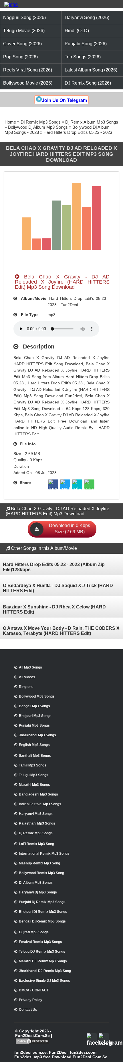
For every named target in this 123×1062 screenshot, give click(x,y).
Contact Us (28, 1010)
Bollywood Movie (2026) (27, 83)
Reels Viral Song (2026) (27, 69)
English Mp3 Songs (34, 745)
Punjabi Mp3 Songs (34, 725)
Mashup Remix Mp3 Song (39, 863)
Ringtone (26, 687)
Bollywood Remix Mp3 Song (41, 873)
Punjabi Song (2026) (86, 43)
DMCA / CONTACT (34, 990)
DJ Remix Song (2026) (88, 83)
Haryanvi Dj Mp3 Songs (38, 892)
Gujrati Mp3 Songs (34, 932)
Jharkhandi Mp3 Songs (37, 735)
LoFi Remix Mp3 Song (36, 844)
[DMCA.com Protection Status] (32, 1043)
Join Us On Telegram (64, 100)
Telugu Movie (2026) (24, 30)
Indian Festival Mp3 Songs (40, 804)
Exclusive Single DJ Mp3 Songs (44, 981)
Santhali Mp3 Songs (35, 756)
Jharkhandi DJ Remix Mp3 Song (45, 971)
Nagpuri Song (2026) (24, 17)
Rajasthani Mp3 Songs (37, 823)
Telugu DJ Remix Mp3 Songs (42, 952)
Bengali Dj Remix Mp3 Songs (42, 921)
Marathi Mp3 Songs (34, 785)
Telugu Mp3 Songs (33, 775)
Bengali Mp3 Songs (34, 706)
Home (10, 122)
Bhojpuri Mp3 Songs (35, 716)
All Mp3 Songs (30, 667)
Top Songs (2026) (83, 56)
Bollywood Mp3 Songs (37, 696)
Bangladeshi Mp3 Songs (38, 794)
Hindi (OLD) (77, 30)
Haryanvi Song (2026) (87, 17)
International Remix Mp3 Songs (44, 854)
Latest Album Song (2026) (91, 69)
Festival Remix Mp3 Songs (40, 942)
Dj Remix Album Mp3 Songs (91, 122)
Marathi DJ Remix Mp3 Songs (43, 961)
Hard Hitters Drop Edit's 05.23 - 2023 (77, 132)
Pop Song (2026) (20, 56)
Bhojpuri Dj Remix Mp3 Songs (43, 912)
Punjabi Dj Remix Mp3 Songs (42, 902)
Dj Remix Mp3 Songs (41, 122)
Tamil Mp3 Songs (32, 765)
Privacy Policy (30, 1000)
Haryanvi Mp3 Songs (36, 814)
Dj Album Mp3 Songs (36, 883)
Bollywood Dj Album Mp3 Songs (38, 127)
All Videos (27, 677)
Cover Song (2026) (22, 43)
